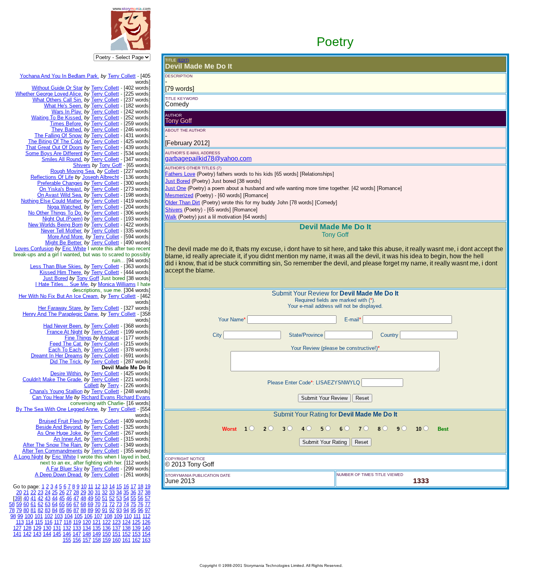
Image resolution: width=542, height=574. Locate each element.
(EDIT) (183, 60)
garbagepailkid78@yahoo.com (208, 158)
